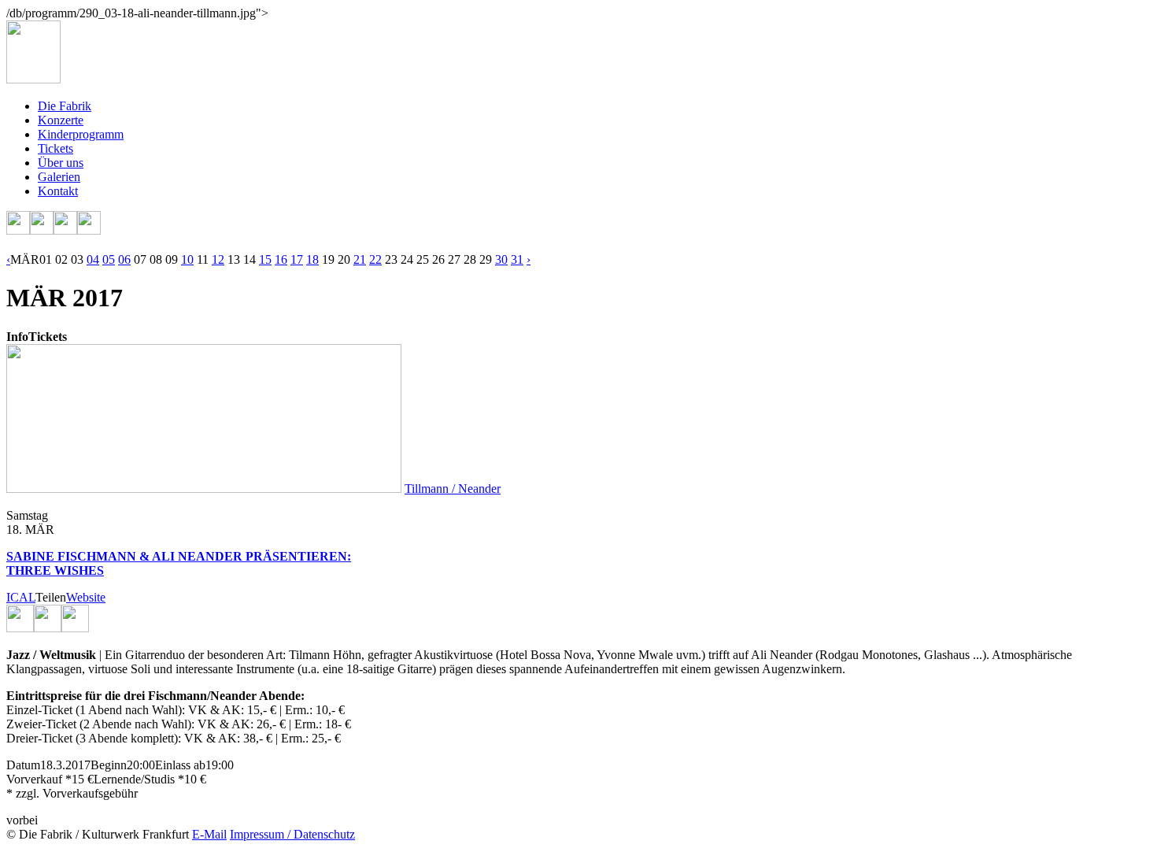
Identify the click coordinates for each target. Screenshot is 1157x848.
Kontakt (58, 191)
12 (218, 259)
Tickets (55, 148)
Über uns (60, 162)
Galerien (59, 176)
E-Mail (209, 834)
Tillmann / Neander (453, 488)
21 (359, 259)
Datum (23, 765)
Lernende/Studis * (139, 779)
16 (281, 259)
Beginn (109, 765)
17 (296, 259)
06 (124, 259)
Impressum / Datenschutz (292, 834)
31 (517, 259)
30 (501, 259)
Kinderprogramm (81, 134)
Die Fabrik (64, 106)
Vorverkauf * (39, 779)
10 (187, 259)
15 (265, 259)
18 (312, 259)
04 (93, 259)
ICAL (20, 597)
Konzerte (60, 120)
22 (375, 259)
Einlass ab (180, 765)
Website (85, 597)
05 (108, 259)
